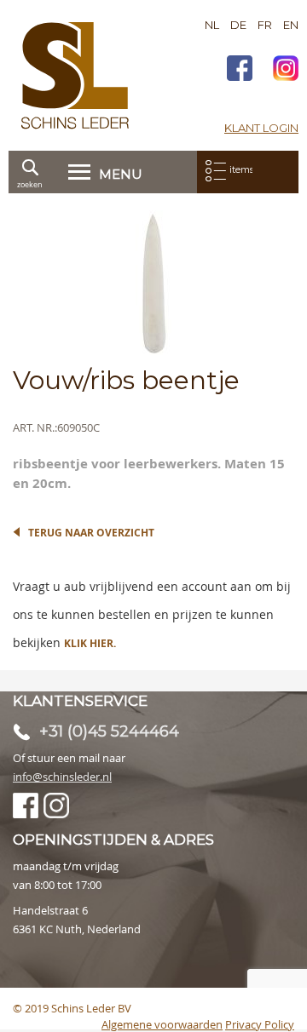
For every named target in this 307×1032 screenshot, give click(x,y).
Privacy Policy (259, 1024)
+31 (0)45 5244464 (109, 731)
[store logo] (75, 75)
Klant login (261, 128)
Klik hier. (90, 643)
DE (238, 25)
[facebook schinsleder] (239, 70)
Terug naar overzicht (91, 532)
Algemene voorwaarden (162, 1024)
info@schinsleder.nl (62, 776)
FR (265, 25)
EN (290, 25)
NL (212, 25)
